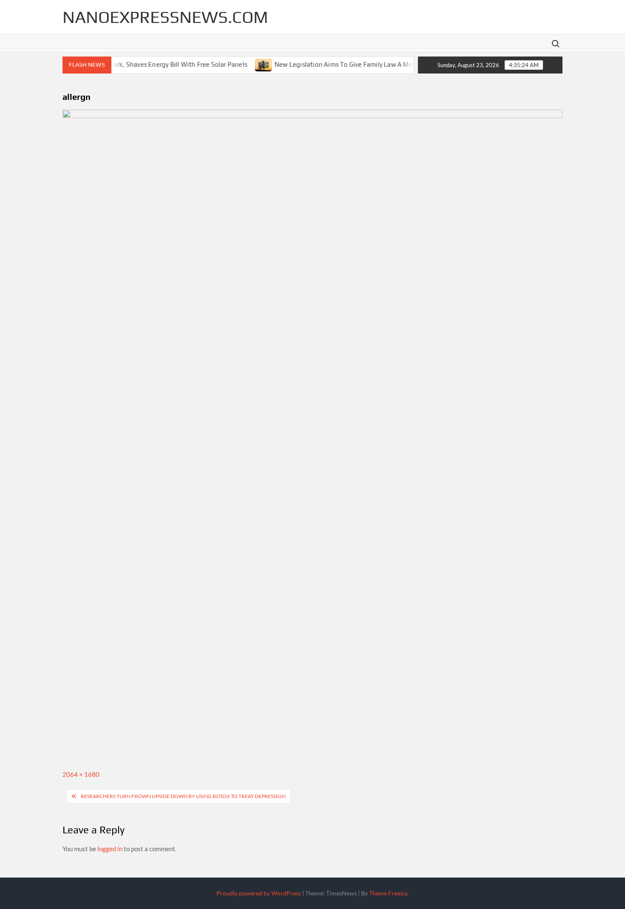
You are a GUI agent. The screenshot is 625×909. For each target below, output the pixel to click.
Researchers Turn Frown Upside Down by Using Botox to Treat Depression (183, 796)
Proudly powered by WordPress (258, 893)
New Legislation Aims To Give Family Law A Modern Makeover (352, 64)
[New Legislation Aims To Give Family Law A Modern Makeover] (251, 64)
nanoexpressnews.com (165, 17)
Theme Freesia (388, 893)
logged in (109, 848)
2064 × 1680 (80, 774)
